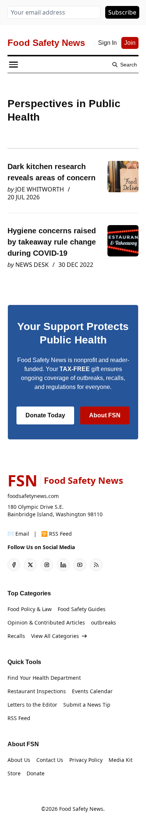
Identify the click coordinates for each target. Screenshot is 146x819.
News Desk (32, 265)
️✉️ (18, 533)
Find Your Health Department (44, 677)
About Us (18, 759)
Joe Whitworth (39, 189)
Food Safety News (81, 808)
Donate (36, 773)
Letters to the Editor (32, 704)
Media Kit (121, 759)
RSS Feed (18, 718)
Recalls (16, 635)
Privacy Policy (86, 759)
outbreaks (103, 622)
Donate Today (45, 415)
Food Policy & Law (29, 609)
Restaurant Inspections (36, 691)
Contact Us (49, 759)
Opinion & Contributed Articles (46, 622)
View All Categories (55, 635)
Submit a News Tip (86, 704)
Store (14, 773)
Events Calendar (92, 691)
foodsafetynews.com (33, 495)
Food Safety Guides (82, 609)
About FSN (105, 415)
